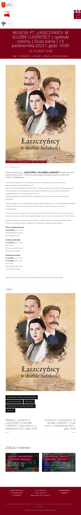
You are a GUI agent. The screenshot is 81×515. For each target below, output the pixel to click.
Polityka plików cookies (64, 504)
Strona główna (39, 162)
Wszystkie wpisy (24, 56)
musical (10, 410)
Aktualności (37, 56)
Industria (29, 401)
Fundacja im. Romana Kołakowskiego (21, 397)
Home (15, 56)
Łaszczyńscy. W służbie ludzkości (20, 406)
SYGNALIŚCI (39, 504)
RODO (49, 504)
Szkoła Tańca (25, 459)
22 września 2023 (14, 167)
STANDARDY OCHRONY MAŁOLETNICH (19, 504)
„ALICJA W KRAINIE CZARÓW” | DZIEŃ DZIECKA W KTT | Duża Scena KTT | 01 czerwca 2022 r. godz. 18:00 (58, 466)
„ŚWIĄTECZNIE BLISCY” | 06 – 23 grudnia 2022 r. (22, 464)
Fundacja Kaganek (14, 401)
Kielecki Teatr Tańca (25, 456)
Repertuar (63, 456)
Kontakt (40, 506)
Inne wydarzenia (25, 162)
